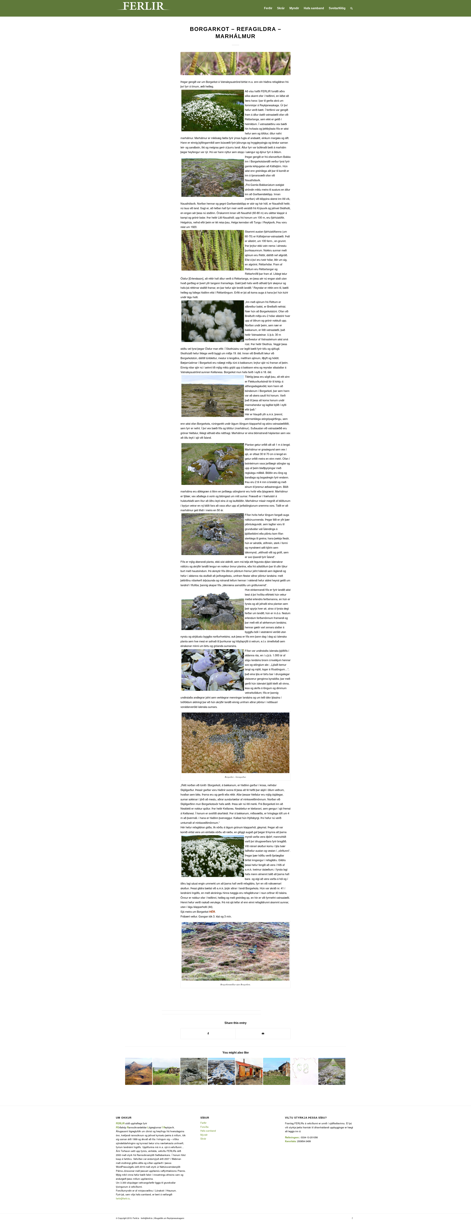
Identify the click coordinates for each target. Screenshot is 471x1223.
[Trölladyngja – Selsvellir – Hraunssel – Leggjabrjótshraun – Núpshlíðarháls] (138, 1071)
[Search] (351, 8)
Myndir (204, 1134)
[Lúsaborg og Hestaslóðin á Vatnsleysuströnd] (221, 1071)
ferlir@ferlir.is (123, 1198)
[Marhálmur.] (235, 63)
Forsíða (204, 1127)
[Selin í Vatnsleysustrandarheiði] (304, 1071)
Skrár (203, 1138)
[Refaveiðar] (193, 1071)
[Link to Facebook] (352, 1218)
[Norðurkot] (276, 1071)
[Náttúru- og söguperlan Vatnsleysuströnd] (331, 1071)
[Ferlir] (143, 8)
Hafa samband (208, 1130)
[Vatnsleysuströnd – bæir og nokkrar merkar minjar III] (249, 1071)
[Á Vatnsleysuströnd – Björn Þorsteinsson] (166, 1071)
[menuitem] (268, 8)
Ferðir (203, 1122)
